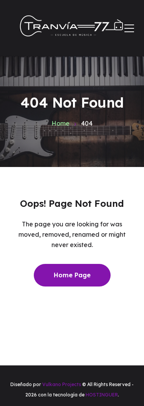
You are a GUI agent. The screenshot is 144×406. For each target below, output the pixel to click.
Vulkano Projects (61, 384)
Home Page (72, 275)
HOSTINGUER (102, 395)
